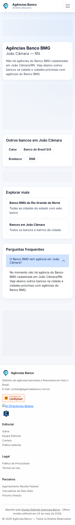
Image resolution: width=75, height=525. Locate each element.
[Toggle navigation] (68, 6)
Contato (7, 440)
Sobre (5, 431)
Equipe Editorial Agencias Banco (41, 509)
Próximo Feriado (11, 495)
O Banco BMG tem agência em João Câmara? (34, 260)
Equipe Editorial (11, 435)
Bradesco (15, 159)
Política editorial (11, 444)
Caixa (13, 149)
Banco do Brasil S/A (37, 149)
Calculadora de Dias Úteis (17, 490)
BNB (32, 159)
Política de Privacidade (15, 463)
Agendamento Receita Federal (20, 486)
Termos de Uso (11, 467)
